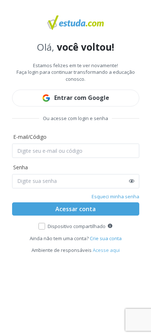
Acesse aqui (106, 250)
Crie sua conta (106, 238)
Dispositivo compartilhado (77, 226)
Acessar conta (75, 209)
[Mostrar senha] (132, 181)
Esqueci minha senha (115, 196)
